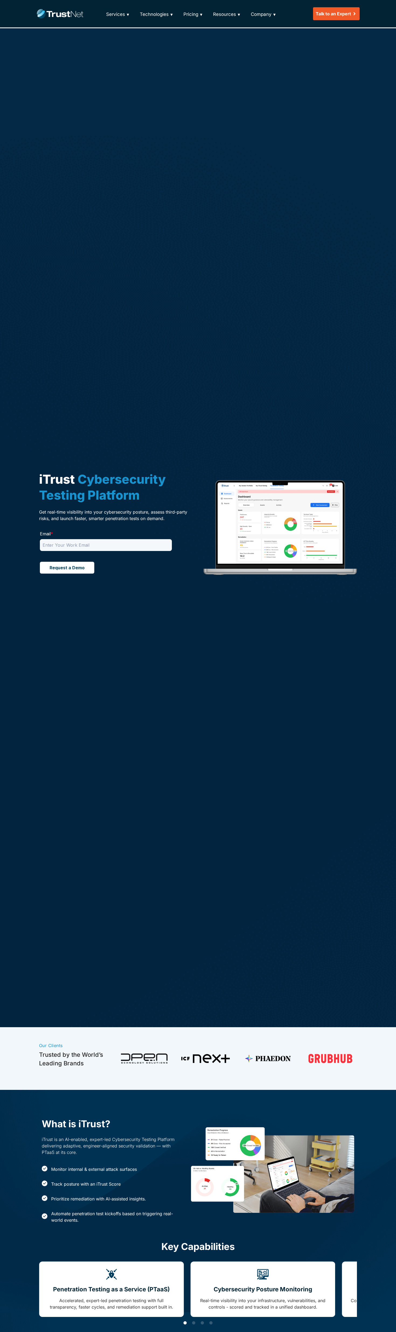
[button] (185, 1322)
